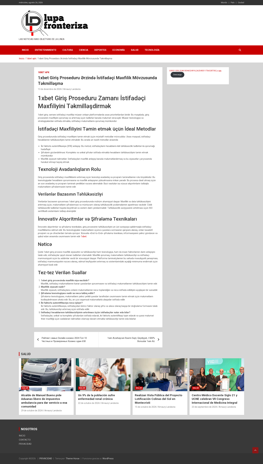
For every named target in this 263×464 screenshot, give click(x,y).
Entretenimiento (45, 50)
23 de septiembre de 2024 (204, 407)
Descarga (177, 75)
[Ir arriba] (255, 450)
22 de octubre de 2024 (89, 403)
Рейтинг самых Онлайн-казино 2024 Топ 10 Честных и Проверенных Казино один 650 (64, 340)
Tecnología (152, 50)
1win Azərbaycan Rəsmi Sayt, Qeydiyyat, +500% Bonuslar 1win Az (131, 340)
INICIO (25, 50)
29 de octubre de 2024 (32, 410)
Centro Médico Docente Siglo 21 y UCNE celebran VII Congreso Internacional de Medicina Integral (214, 398)
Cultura (67, 50)
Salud (135, 50)
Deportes (100, 50)
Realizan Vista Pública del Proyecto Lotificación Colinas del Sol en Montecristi (158, 398)
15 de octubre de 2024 (145, 407)
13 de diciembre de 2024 (49, 89)
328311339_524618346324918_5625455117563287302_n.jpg (195, 71)
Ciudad (241, 2)
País (232, 2)
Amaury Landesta (72, 89)
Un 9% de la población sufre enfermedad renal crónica (96, 397)
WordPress (108, 458)
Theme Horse (72, 458)
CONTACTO (25, 439)
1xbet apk (43, 72)
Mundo (224, 2)
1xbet (83, 236)
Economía (118, 50)
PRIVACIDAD (25, 444)
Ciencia (83, 50)
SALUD (26, 354)
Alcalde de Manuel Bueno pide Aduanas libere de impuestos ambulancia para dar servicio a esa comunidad (44, 400)
